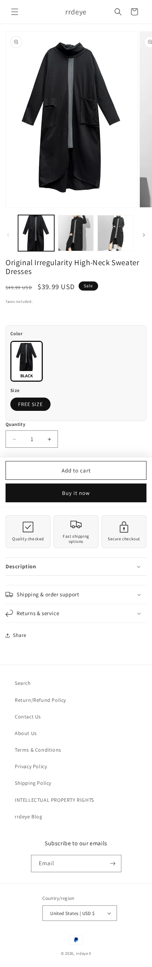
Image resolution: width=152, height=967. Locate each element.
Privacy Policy (31, 766)
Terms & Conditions (38, 749)
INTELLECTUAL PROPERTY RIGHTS (54, 800)
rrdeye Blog (28, 816)
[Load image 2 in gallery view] (76, 233)
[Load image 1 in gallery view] (36, 233)
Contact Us (28, 716)
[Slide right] (144, 235)
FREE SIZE (30, 404)
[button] (15, 12)
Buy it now (76, 492)
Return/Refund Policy (40, 700)
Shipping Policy (33, 783)
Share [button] (20, 635)
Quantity (15, 424)
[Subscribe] (113, 863)
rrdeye (82, 953)
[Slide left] (8, 235)
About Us (26, 733)
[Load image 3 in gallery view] (115, 233)
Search (23, 683)
